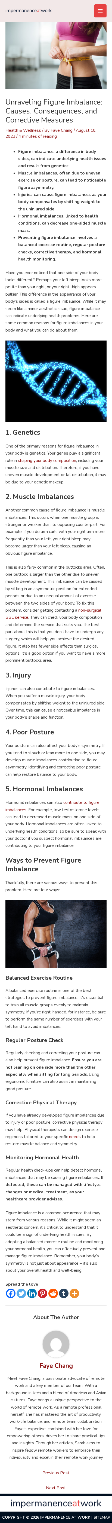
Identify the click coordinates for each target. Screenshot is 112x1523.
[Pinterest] (42, 1293)
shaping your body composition (47, 460)
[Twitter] (21, 1293)
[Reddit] (53, 1293)
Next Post (56, 1488)
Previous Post (55, 1473)
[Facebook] (10, 1293)
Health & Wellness (23, 130)
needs (74, 1136)
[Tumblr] (64, 1293)
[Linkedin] (32, 1293)
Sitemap (102, 1517)
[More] (74, 1293)
